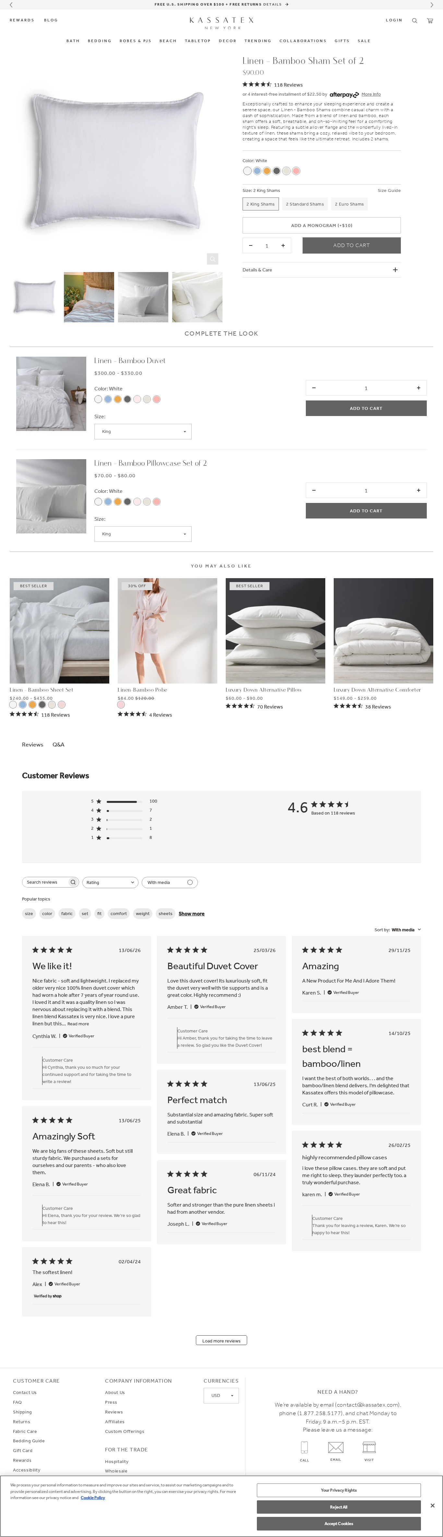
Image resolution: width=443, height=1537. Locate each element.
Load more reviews (221, 1341)
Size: (247, 190)
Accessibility (27, 1470)
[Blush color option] (296, 171)
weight (143, 913)
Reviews (114, 1412)
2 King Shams (266, 190)
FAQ (17, 1402)
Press (111, 1402)
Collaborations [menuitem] (303, 41)
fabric (67, 913)
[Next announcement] (432, 4)
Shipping (22, 1412)
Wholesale (116, 1471)
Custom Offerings (124, 1431)
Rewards (22, 20)
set (85, 913)
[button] (414, 20)
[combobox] (110, 882)
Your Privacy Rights (339, 1490)
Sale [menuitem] (364, 41)
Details (273, 4)
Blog (51, 20)
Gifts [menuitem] (342, 41)
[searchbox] (44, 882)
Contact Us (25, 1392)
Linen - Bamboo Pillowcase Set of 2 (150, 464)
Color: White (108, 388)
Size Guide (389, 190)
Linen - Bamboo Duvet (130, 361)
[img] (273, 84)
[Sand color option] (286, 171)
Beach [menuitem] (168, 41)
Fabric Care (25, 1431)
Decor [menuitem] (228, 41)
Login (394, 20)
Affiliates (115, 1421)
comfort (119, 913)
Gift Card (22, 1450)
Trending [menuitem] (258, 41)
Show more (192, 913)
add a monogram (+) (322, 225)
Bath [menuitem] (73, 41)
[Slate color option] (257, 171)
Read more (78, 1024)
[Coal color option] (276, 171)
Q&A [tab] (59, 744)
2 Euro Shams (349, 204)
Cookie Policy (93, 1497)
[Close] (432, 1505)
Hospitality (116, 1461)
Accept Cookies (339, 1523)
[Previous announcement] (11, 4)
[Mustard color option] (267, 171)
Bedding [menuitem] (100, 41)
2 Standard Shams (305, 204)
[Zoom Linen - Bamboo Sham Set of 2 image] (116, 162)
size (29, 913)
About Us (115, 1392)
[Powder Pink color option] (137, 399)
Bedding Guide (29, 1441)
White (261, 160)
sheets (166, 913)
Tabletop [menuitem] (198, 41)
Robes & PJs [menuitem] (136, 41)
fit (99, 913)
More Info (371, 94)
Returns (21, 1421)
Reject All (338, 1507)
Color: (249, 160)
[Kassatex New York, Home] (221, 23)
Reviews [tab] (32, 744)
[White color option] (247, 171)
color (47, 913)
